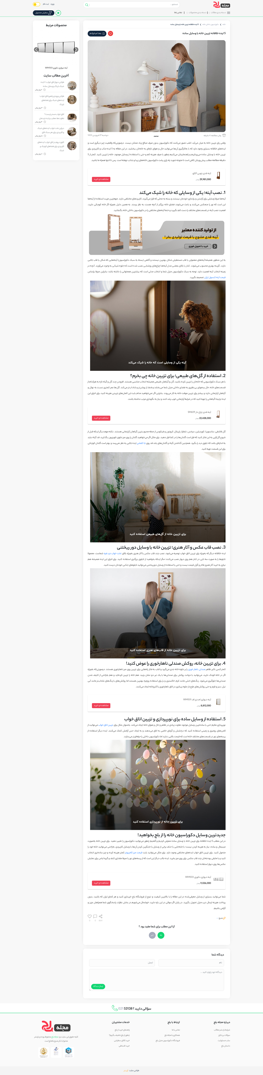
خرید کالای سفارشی (122, 1040)
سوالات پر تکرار (224, 1035)
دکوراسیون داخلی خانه (210, 24)
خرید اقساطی (124, 1046)
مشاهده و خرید (101, 179)
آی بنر (126, 1070)
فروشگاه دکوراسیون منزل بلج (168, 1040)
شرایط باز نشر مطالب (222, 1030)
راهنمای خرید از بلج (122, 1030)
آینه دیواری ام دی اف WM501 (197, 700)
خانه (224, 24)
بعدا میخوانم (96, 33)
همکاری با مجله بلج (172, 1035)
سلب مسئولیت (224, 1040)
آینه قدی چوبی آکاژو (202, 174)
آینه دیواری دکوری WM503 (198, 877)
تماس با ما (176, 1030)
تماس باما (178, 12)
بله (161, 935)
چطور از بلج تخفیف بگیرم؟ (119, 1035)
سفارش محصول (41, 12)
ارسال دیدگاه (98, 986)
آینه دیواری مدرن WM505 (56, 68)
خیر (152, 935)
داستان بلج (225, 1046)
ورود (52, 4)
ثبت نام (46, 4)
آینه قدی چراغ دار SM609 (199, 412)
